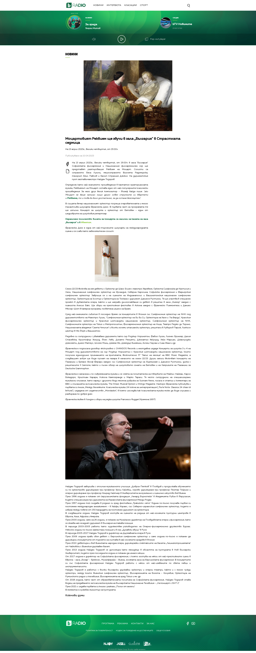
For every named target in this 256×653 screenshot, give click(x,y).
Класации (130, 5)
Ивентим (86, 222)
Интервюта (114, 5)
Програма (108, 624)
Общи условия (163, 631)
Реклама (122, 624)
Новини (98, 5)
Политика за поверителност (99, 631)
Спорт (144, 5)
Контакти (137, 624)
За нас (151, 624)
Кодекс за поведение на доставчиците (134, 631)
